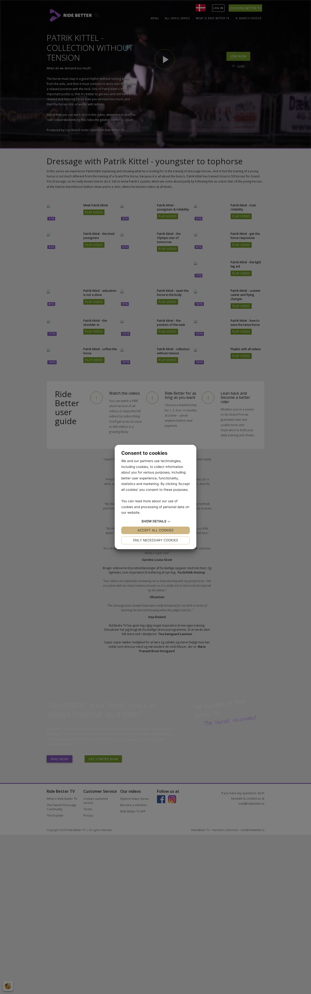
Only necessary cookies (155, 540)
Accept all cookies (155, 530)
